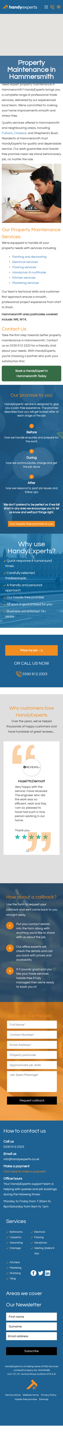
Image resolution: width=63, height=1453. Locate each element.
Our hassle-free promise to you (31, 524)
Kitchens (15, 1279)
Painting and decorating (29, 256)
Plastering (15, 1284)
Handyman (40, 1259)
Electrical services (25, 262)
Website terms (31, 1411)
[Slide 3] (29, 867)
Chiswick (20, 133)
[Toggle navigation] (57, 7)
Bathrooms (16, 1248)
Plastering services (25, 283)
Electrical (39, 1248)
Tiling (13, 1295)
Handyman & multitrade (29, 272)
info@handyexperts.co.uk (21, 1176)
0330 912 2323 (52, 7)
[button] (6, 806)
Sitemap (43, 1416)
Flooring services (24, 267)
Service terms (13, 1411)
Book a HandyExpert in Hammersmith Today (31, 373)
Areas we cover (24, 1310)
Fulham (7, 133)
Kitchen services (24, 277)
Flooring (39, 1254)
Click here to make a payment (25, 1188)
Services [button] (46, 7)
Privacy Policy (48, 1411)
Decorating (16, 1259)
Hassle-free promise (26, 1416)
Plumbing (15, 1290)
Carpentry (15, 1254)
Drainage (15, 1265)
